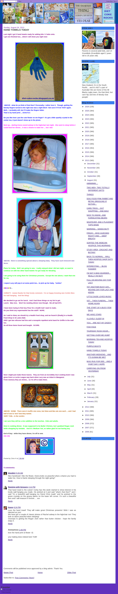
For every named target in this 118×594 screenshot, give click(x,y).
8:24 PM (17, 507)
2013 (87, 160)
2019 (87, 136)
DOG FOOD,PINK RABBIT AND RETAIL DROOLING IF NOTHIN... (100, 201)
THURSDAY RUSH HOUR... (98, 331)
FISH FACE (91, 327)
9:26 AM (19, 473)
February (91, 397)
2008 (87, 423)
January (90, 401)
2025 (87, 111)
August (90, 180)
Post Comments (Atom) (24, 578)
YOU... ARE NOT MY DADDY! (99, 323)
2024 (87, 115)
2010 (87, 415)
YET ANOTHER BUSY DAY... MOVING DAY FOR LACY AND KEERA (100, 289)
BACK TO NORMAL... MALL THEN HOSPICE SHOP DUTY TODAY (100, 259)
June (89, 381)
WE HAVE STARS (94, 314)
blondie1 (12, 473)
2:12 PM (31, 487)
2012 (87, 407)
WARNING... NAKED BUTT (98, 229)
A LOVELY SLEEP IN (95, 319)
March (90, 393)
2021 (87, 127)
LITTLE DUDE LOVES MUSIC (99, 297)
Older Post (71, 572)
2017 (87, 144)
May (89, 385)
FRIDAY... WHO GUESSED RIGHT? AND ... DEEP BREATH (98, 236)
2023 (87, 119)
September (92, 176)
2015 (87, 152)
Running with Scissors (18, 487)
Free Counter (6, 592)
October (90, 172)
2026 (87, 107)
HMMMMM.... (92, 183)
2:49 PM (22, 530)
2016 (87, 148)
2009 (87, 419)
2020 (87, 131)
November (91, 168)
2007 (87, 428)
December (91, 164)
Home (40, 572)
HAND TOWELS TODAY (16, 30)
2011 (87, 411)
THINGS (90, 194)
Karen (10, 507)
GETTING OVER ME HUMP (98, 335)
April (89, 389)
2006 (87, 432)
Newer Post (8, 572)
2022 (87, 123)
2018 (87, 140)
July (89, 377)
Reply (10, 481)
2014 (87, 156)
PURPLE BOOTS (94, 346)
